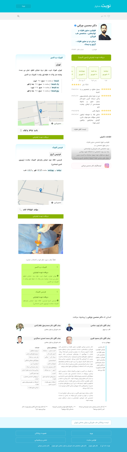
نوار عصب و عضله (33, 357)
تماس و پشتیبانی (41, 440)
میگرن (46, 357)
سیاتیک (45, 351)
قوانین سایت (91, 440)
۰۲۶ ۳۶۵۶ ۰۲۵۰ (30, 210)
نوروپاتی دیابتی (52, 364)
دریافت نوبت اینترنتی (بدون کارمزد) (91, 57)
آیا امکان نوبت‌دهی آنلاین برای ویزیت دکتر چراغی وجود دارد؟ (33, 408)
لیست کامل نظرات (80, 129)
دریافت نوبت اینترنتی (40, 137)
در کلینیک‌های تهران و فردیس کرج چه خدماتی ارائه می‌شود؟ (62, 408)
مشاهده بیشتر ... (91, 156)
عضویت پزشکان (41, 433)
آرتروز (54, 370)
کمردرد (54, 373)
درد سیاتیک (47, 370)
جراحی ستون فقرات (33, 388)
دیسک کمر (53, 357)
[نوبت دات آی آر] (102, 6)
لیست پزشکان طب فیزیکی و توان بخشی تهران (91, 422)
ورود (23, 6)
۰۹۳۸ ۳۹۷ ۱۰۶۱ (30, 131)
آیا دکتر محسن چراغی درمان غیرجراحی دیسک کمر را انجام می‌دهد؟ (91, 408)
